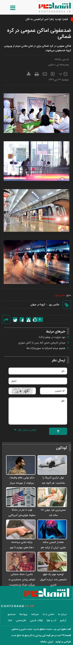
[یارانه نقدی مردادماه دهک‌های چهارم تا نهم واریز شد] (20, 530)
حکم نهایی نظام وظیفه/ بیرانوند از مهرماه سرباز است (21, 483)
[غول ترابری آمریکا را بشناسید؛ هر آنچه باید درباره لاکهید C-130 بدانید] (52, 465)
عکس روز (54, 304)
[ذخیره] (29, 73)
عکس (51, 65)
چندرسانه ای (62, 65)
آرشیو (63, 620)
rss (10, 620)
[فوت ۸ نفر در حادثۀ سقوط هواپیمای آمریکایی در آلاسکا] (20, 497)
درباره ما (62, 614)
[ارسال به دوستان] (45, 73)
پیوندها (23, 614)
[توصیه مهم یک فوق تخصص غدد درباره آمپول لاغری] (52, 562)
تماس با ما (48, 614)
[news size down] (65, 73)
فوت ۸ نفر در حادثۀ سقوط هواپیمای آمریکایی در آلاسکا (21, 515)
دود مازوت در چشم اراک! (52, 337)
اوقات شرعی (36, 620)
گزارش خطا (28, 319)
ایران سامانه (46, 642)
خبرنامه (35, 614)
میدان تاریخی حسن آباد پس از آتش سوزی (41, 343)
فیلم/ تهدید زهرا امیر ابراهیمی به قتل (47, 19)
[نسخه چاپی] (37, 73)
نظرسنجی (21, 620)
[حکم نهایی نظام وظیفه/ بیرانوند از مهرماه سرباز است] (20, 465)
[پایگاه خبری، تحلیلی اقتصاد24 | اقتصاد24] (48, 6)
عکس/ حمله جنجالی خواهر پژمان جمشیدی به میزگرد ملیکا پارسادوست (22, 579)
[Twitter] (15, 319)
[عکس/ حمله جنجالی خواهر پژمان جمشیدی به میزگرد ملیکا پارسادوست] (20, 562)
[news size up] (52, 73)
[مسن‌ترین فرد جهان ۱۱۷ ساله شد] (52, 497)
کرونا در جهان (38, 304)
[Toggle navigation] (8, 8)
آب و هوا (51, 620)
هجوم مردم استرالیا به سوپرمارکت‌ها (46, 348)
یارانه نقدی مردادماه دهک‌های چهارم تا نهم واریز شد (22, 547)
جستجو (12, 614)
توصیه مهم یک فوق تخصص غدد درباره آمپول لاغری (53, 579)
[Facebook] (21, 319)
